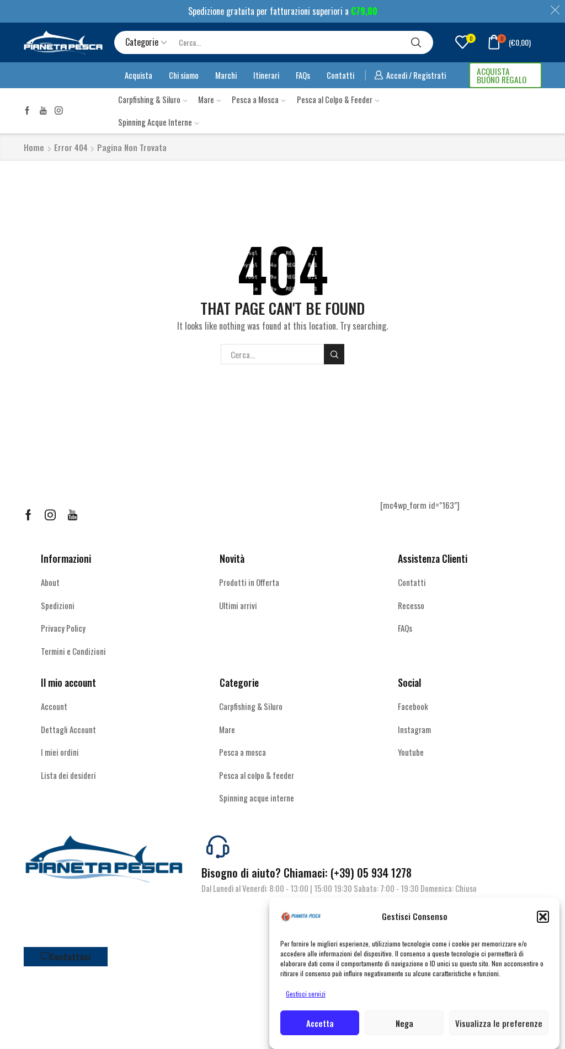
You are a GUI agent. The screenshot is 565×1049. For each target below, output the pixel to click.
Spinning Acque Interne (155, 122)
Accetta (320, 1023)
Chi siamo (184, 75)
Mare (206, 99)
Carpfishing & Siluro (149, 99)
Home (34, 147)
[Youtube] (43, 110)
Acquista (138, 75)
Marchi (226, 75)
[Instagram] (59, 110)
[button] (542, 916)
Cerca (334, 354)
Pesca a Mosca (255, 99)
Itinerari (266, 75)
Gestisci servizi (306, 993)
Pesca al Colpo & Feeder (334, 99)
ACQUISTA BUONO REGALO (501, 75)
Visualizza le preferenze (498, 1023)
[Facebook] (27, 110)
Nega (404, 1023)
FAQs (303, 75)
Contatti (340, 75)
